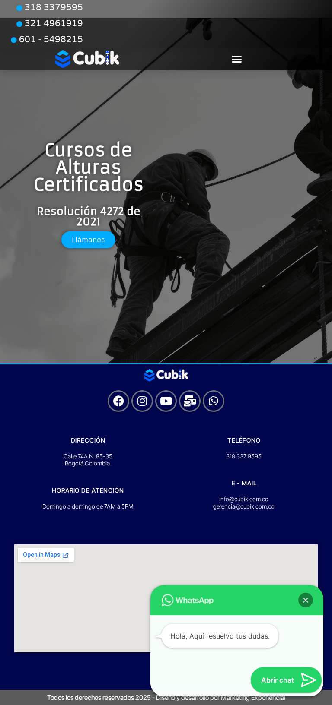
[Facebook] (118, 401)
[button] (237, 59)
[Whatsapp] (213, 401)
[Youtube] (166, 401)
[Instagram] (142, 401)
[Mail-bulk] (190, 401)
